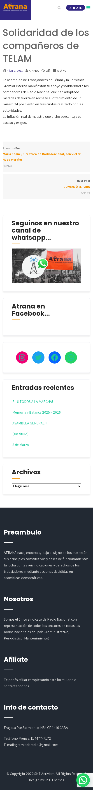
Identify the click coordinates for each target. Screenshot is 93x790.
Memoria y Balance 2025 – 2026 (36, 412)
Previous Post (42, 154)
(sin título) (20, 434)
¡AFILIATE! (76, 8)
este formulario (62, 679)
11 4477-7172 (41, 738)
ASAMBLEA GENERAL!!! (29, 423)
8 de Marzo (20, 444)
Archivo (61, 71)
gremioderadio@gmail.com (36, 744)
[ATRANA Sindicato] (15, 6)
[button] (83, 780)
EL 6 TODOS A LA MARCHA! (32, 401)
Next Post (76, 184)
